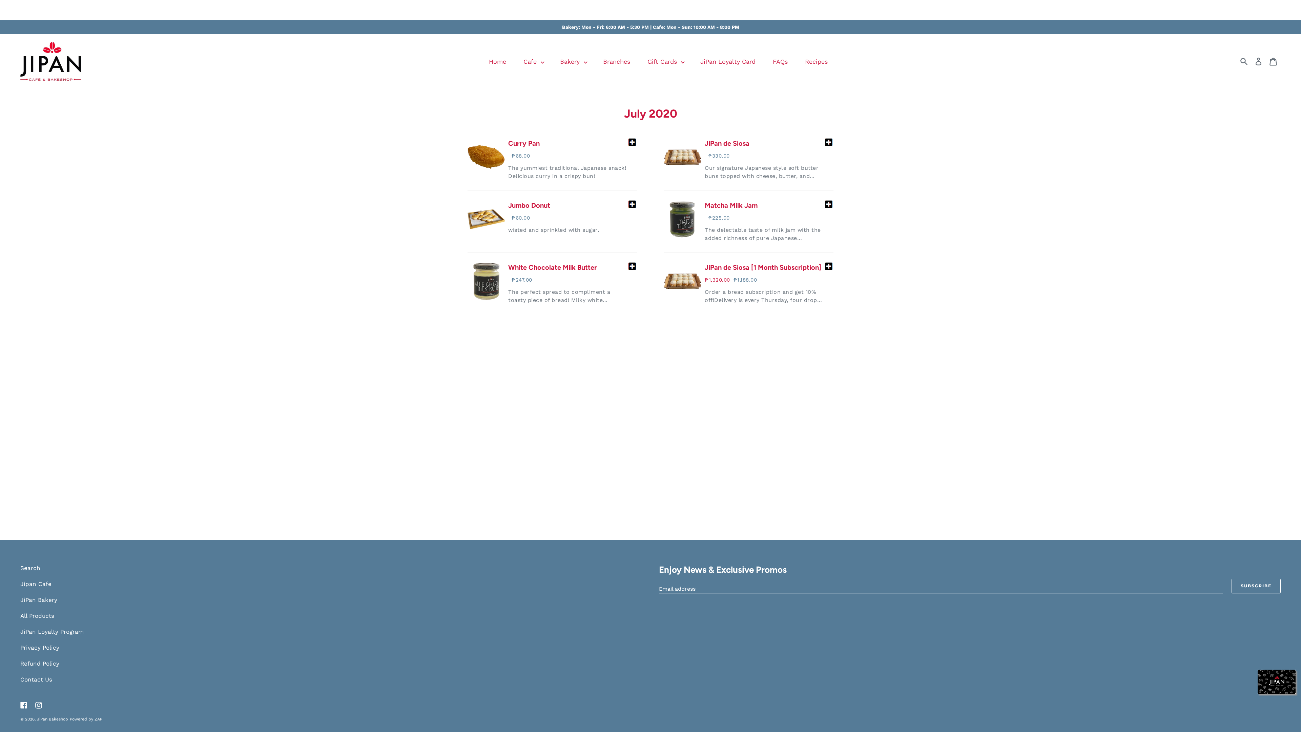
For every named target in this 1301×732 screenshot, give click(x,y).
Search (30, 568)
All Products (37, 615)
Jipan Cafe (35, 584)
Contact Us (36, 679)
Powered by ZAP (86, 719)
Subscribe (1256, 585)
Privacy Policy (39, 647)
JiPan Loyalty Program (52, 631)
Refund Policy (39, 663)
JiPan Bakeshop (52, 719)
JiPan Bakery (38, 599)
